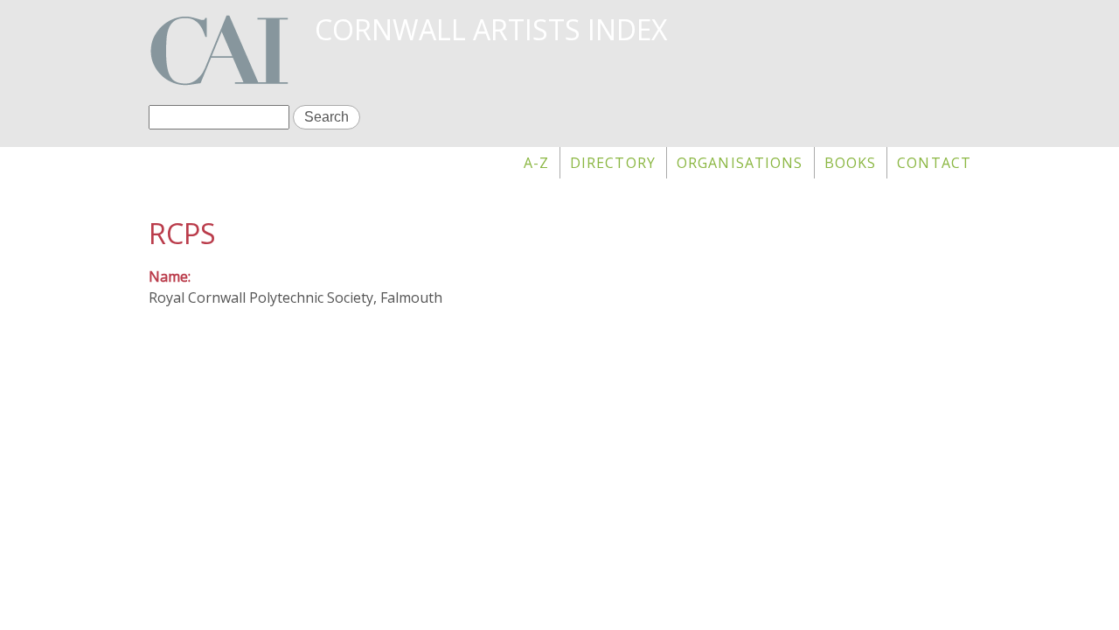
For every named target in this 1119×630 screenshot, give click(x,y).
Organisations (740, 162)
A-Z (536, 162)
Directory (613, 162)
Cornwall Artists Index (491, 29)
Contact (934, 162)
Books (850, 162)
